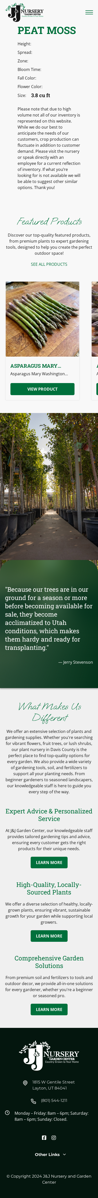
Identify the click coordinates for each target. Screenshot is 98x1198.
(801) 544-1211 (54, 1100)
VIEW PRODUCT (42, 389)
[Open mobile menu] (89, 12)
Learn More (49, 862)
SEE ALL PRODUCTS (49, 264)
